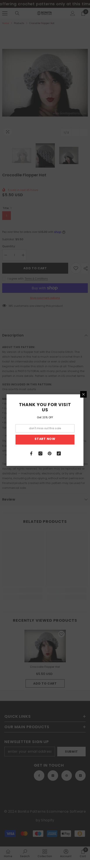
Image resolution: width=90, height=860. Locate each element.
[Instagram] (40, 453)
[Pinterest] (49, 453)
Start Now (45, 439)
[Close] (83, 394)
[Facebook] (31, 453)
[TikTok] (58, 453)
